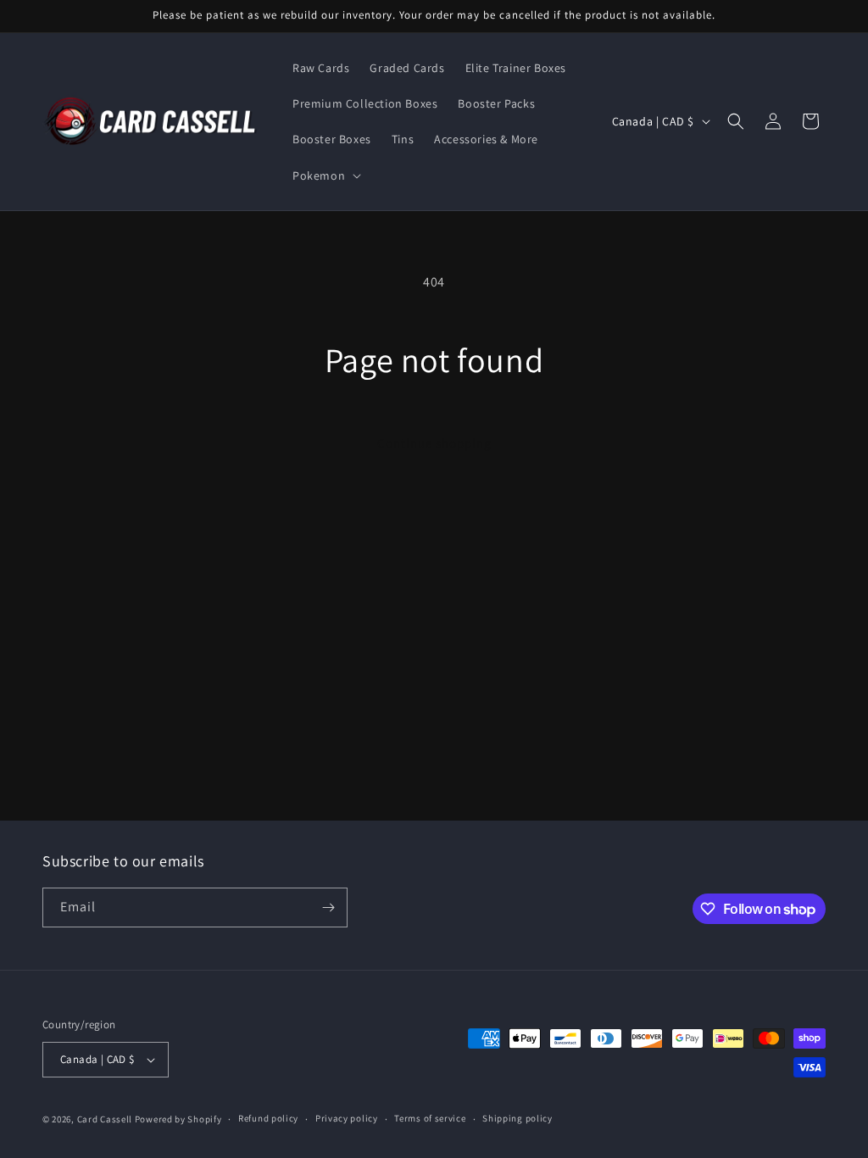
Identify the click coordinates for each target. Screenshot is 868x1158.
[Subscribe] (328, 907)
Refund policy (268, 1118)
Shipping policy (517, 1118)
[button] (325, 175)
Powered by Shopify (178, 1119)
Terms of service (429, 1118)
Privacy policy (346, 1118)
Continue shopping (434, 443)
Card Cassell (104, 1119)
